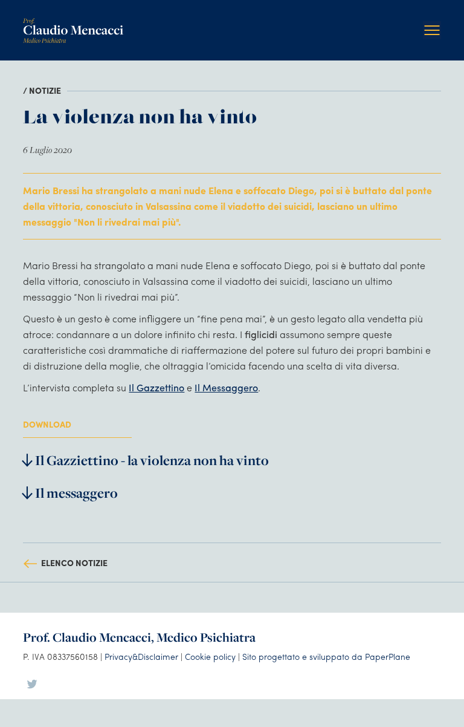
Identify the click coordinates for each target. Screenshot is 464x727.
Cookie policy (210, 656)
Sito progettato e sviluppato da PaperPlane (326, 656)
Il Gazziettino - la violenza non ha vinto (152, 460)
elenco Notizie (74, 562)
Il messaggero (76, 493)
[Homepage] (73, 23)
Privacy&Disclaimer (141, 656)
